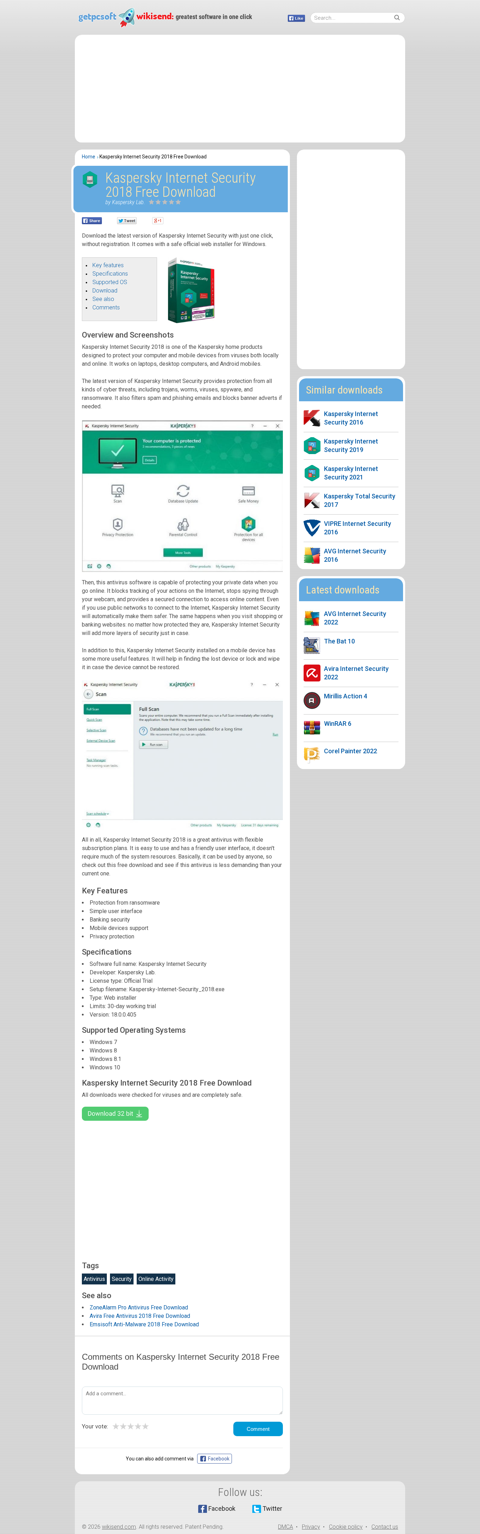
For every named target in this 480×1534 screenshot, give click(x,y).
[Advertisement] (240, 88)
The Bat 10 (339, 641)
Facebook (221, 1508)
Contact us (384, 1526)
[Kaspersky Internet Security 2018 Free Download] (191, 321)
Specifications (110, 273)
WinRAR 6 (337, 723)
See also (103, 299)
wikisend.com (119, 1526)
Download (104, 290)
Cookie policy (346, 1526)
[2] (155, 202)
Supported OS (109, 282)
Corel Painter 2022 (350, 751)
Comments (106, 307)
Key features (108, 265)
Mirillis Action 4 (345, 696)
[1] (152, 202)
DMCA (285, 1526)
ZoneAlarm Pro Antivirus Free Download (139, 1307)
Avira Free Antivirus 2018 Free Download (140, 1316)
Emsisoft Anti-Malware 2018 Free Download (144, 1324)
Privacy (311, 1526)
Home (88, 156)
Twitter (272, 1508)
